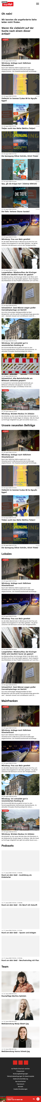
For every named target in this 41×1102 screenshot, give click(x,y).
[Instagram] (20, 1062)
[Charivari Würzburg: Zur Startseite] (8, 3)
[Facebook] (15, 1062)
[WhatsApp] (26, 1062)
